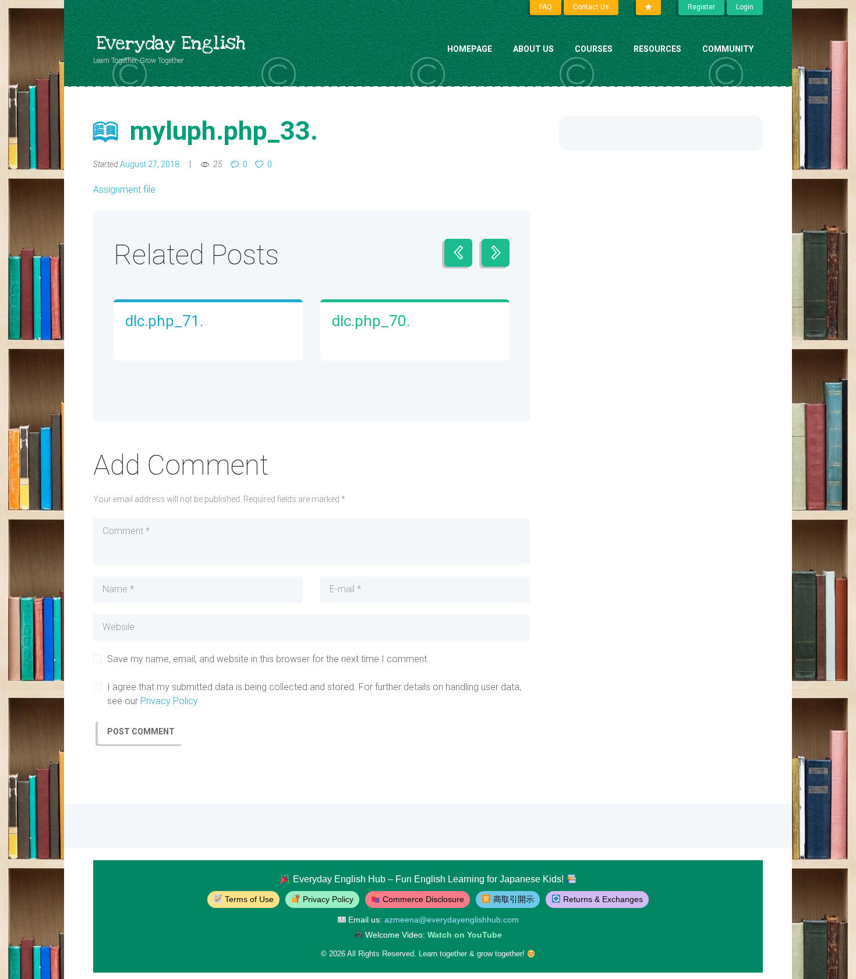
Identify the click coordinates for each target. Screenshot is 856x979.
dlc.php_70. (371, 321)
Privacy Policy (169, 700)
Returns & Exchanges (603, 899)
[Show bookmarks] (648, 7)
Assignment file (124, 189)
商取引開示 (513, 899)
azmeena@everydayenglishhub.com (451, 919)
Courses (594, 49)
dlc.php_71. (164, 321)
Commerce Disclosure (423, 899)
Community (728, 49)
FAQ (545, 7)
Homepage (469, 49)
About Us (533, 49)
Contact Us (591, 7)
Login (745, 7)
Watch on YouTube (464, 934)
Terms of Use (249, 899)
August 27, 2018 (149, 164)
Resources (657, 49)
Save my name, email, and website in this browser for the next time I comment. (268, 659)
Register (701, 7)
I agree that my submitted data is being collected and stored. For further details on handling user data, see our (314, 693)
